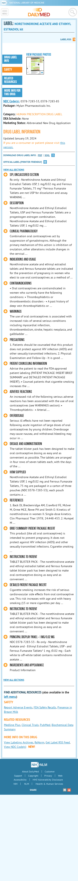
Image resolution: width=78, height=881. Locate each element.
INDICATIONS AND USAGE (23, 259)
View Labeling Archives (18, 742)
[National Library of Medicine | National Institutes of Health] (39, 764)
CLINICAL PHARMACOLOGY (24, 231)
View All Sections (13, 169)
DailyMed (39, 12)
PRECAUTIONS (17, 340)
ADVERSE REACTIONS (21, 392)
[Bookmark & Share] (69, 790)
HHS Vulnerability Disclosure (48, 779)
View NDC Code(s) (15, 747)
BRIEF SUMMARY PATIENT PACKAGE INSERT (32, 528)
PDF (40, 155)
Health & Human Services (49, 783)
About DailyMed (30, 771)
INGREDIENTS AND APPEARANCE (27, 665)
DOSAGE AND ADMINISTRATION (26, 444)
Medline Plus (12, 725)
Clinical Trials (30, 725)
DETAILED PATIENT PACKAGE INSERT (28, 585)
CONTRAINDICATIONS (21, 283)
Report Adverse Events (18, 707)
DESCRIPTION (17, 203)
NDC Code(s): (11, 101)
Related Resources (10, 80)
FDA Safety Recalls (45, 707)
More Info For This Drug (12, 92)
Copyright (33, 775)
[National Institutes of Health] (5, 2)
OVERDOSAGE (17, 416)
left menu (10, 697)
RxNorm (39, 742)
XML (47, 155)
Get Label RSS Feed (58, 742)
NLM (26, 783)
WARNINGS (16, 311)
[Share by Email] (64, 790)
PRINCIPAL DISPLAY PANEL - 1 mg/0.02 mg (32, 637)
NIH (15, 783)
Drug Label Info (10, 59)
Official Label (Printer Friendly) (22, 162)
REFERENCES (16, 500)
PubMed (45, 725)
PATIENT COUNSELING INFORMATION (28, 363)
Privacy (48, 775)
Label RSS (65, 39)
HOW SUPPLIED (18, 472)
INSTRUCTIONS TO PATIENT (23, 557)
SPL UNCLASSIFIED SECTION (24, 175)
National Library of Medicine (26, 2)
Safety (8, 70)
